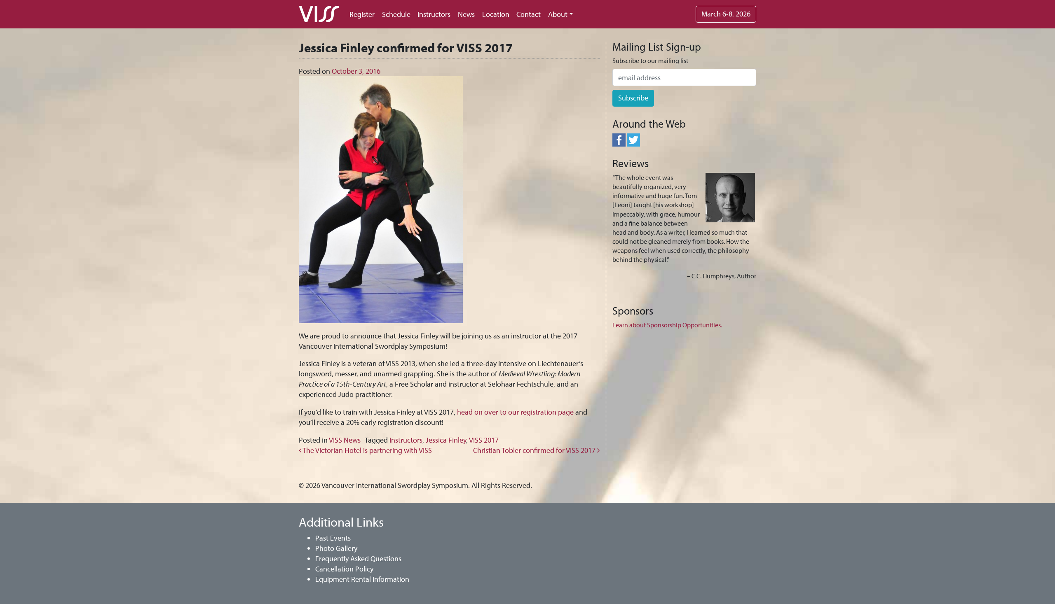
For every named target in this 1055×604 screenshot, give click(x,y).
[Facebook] (619, 139)
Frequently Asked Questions (358, 558)
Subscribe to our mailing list (650, 60)
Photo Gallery (336, 548)
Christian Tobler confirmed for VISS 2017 (535, 450)
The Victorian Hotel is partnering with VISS (366, 450)
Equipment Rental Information (362, 579)
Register (362, 14)
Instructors (433, 14)
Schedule (396, 14)
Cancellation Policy (344, 569)
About (557, 14)
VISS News (345, 440)
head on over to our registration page (515, 412)
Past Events (333, 538)
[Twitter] (633, 139)
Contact (528, 14)
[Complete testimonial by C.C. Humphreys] (730, 197)
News (466, 14)
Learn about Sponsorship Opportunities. (667, 325)
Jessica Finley (446, 440)
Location (495, 14)
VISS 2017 (484, 440)
